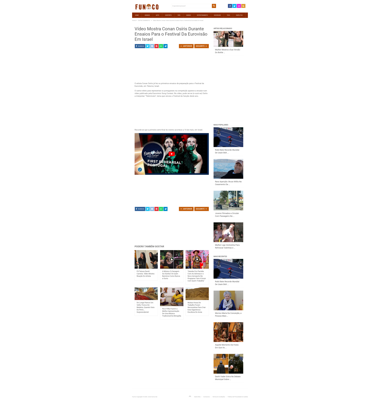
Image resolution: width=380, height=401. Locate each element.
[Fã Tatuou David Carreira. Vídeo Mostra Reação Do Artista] (146, 259)
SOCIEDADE (217, 15)
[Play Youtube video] (172, 154)
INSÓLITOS (239, 15)
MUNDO (188, 15)
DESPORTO (168, 15)
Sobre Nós (197, 397)
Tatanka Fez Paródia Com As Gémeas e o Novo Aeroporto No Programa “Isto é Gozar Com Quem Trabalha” (197, 276)
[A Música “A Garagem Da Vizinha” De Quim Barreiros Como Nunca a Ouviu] (171, 259)
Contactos (206, 397)
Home (137, 15)
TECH (228, 15)
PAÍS (179, 15)
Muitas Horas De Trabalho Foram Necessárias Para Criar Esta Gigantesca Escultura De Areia (197, 307)
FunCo (134, 397)
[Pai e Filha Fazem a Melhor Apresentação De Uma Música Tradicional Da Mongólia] (171, 296)
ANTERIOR (187, 46)
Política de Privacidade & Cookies (238, 397)
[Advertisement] (172, 66)
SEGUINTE (200, 46)
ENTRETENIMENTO (202, 15)
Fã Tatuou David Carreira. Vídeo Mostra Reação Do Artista (145, 273)
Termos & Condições (218, 397)
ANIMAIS (147, 15)
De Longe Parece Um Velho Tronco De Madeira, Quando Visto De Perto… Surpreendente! (145, 307)
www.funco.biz (152, 397)
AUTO (157, 15)
